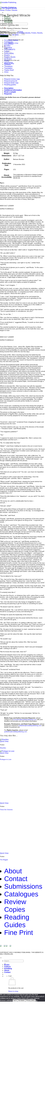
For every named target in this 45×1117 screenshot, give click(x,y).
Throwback (4, 35)
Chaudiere (8, 48)
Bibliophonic (9, 44)
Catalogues (21, 894)
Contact (15, 878)
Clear (21, 32)
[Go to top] (1, 957)
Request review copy (12, 79)
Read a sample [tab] (10, 92)
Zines (6, 72)
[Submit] (9, 26)
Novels (14, 10)
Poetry (6, 61)
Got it (15, 1000)
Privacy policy (30, 1000)
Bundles (7, 46)
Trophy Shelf (9, 70)
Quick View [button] (4, 741)
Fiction (8, 10)
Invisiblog (8, 968)
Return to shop (13, 991)
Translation (8, 68)
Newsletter (8, 22)
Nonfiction (8, 59)
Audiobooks (8, 42)
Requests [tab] (8, 94)
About (13, 871)
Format (3, 32)
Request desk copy (11, 83)
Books (6, 965)
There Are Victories (6, 809)
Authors (7, 18)
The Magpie (4, 860)
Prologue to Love (5, 759)
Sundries (7, 64)
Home (2, 10)
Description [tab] (8, 88)
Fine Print (18, 932)
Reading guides (10, 85)
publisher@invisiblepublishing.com (30, 725)
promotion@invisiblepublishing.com (24, 719)
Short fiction (8, 62)
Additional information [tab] (13, 90)
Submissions (23, 886)
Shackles (3, 748)
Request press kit (10, 81)
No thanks (21, 1000)
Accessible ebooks (23, 33)
